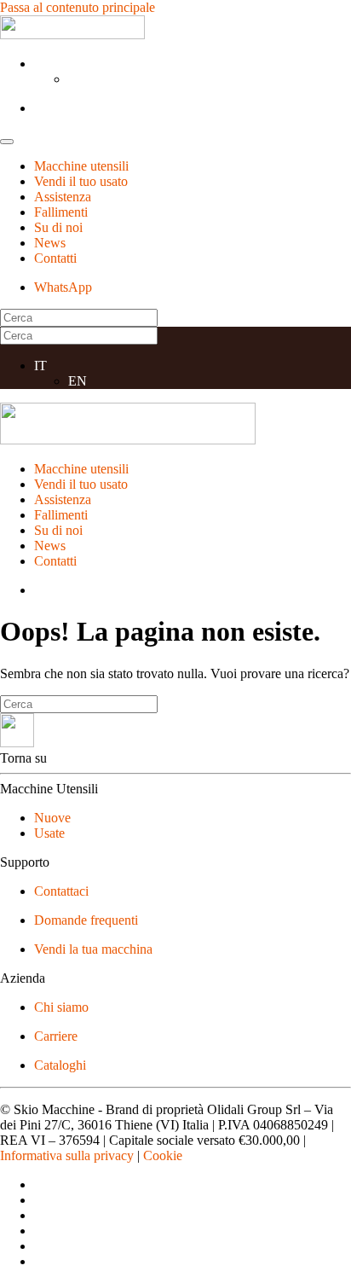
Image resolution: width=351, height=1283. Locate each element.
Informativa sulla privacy (67, 1155)
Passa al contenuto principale (77, 7)
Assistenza (62, 196)
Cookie (162, 1155)
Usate (49, 833)
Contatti (55, 258)
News (50, 242)
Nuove (52, 817)
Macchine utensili (81, 166)
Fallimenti (61, 212)
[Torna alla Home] (72, 34)
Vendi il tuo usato (81, 181)
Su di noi (58, 227)
